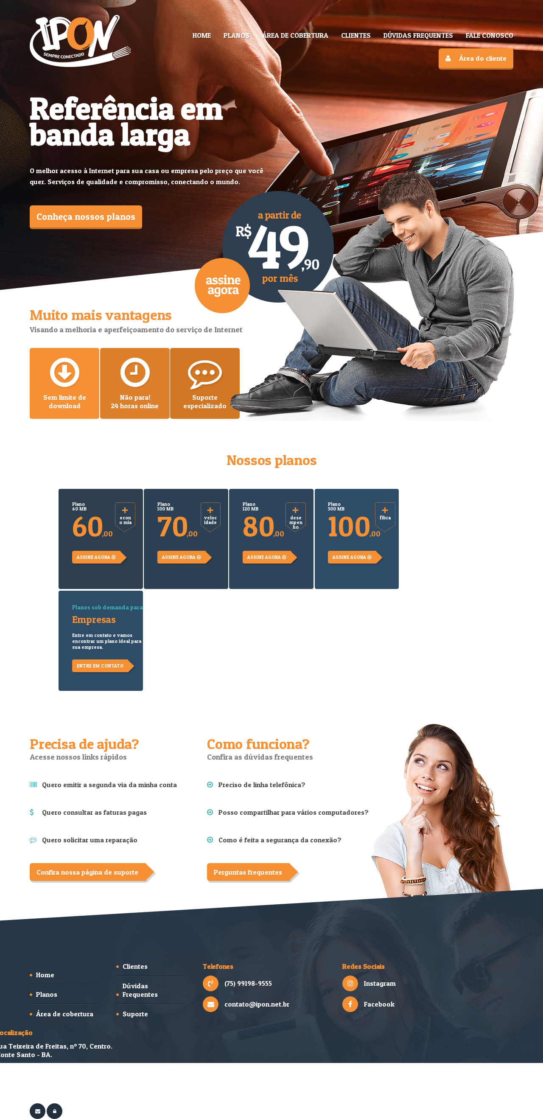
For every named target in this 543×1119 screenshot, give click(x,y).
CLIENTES (356, 35)
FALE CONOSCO (489, 35)
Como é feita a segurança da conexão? (279, 840)
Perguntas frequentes (248, 872)
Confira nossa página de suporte (87, 872)
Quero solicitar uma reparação (89, 840)
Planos (46, 994)
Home (45, 974)
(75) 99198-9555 (248, 983)
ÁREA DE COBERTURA (295, 35)
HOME (202, 35)
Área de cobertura (64, 1014)
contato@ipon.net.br (256, 1004)
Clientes (135, 966)
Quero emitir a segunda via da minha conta (109, 784)
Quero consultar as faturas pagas (94, 812)
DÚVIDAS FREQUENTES (418, 35)
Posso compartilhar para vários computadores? (293, 812)
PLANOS (236, 35)
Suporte (135, 1014)
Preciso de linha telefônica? (261, 784)
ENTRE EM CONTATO (100, 666)
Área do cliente (483, 58)
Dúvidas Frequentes (140, 990)
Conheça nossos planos (85, 216)
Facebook (379, 1004)
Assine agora (94, 557)
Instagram (380, 983)
